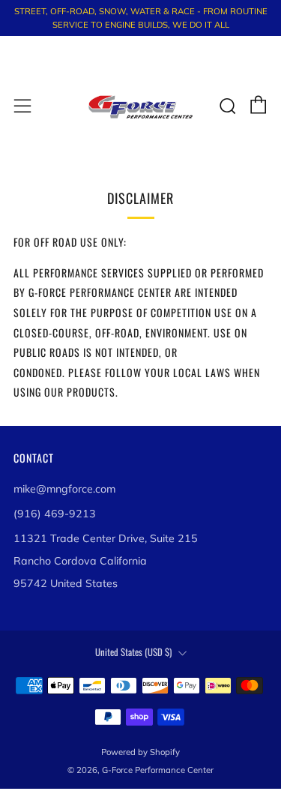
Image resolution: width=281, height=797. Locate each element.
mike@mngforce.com (64, 489)
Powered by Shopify (140, 752)
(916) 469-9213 (54, 513)
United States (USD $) (133, 652)
